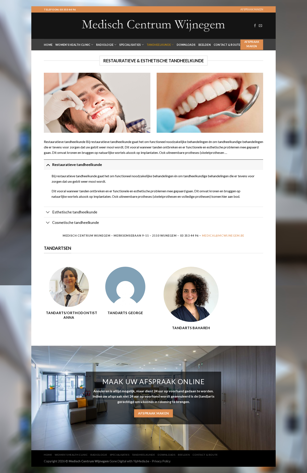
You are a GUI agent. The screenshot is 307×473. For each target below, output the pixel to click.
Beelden (204, 44)
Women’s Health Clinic (72, 44)
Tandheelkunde (159, 44)
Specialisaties (130, 44)
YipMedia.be (141, 461)
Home (48, 44)
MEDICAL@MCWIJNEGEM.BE (223, 235)
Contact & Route (227, 44)
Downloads (186, 44)
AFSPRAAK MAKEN (251, 9)
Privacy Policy (161, 461)
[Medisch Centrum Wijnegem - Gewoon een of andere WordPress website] (153, 25)
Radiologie (105, 44)
